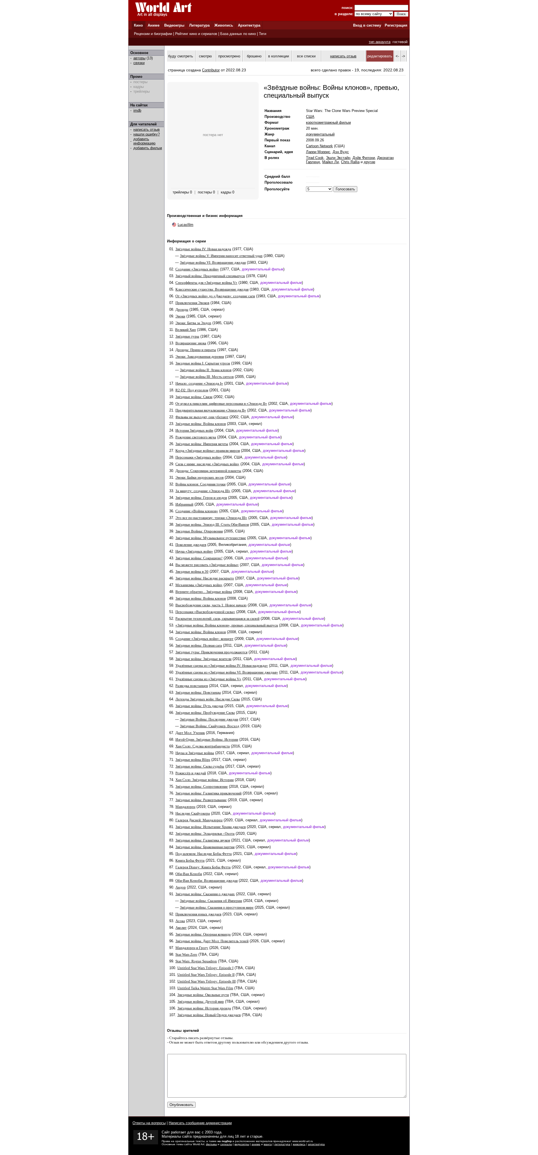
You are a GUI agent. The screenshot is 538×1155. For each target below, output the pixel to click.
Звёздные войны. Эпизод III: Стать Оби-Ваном (212, 524)
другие (369, 162)
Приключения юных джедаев (198, 914)
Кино (138, 25)
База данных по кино (238, 34)
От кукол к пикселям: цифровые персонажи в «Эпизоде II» (221, 403)
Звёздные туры (187, 336)
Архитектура (249, 25)
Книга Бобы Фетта (190, 860)
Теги (262, 34)
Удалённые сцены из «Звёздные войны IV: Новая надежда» (221, 665)
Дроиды (181, 309)
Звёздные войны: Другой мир (200, 1001)
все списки (306, 56)
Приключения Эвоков (192, 303)
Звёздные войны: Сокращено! (198, 558)
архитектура (316, 1144)
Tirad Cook (315, 158)
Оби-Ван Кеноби (188, 874)
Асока (180, 921)
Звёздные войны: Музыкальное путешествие (210, 538)
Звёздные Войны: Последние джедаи (209, 719)
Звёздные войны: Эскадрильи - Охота (205, 833)
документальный (320, 134)
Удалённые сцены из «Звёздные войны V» (208, 679)
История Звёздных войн (194, 430)
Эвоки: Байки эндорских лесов (199, 477)
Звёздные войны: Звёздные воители (203, 659)
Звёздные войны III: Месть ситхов (207, 377)
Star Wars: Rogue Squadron (196, 961)
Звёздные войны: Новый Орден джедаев (209, 1015)
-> (403, 56)
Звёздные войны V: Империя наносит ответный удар (221, 256)
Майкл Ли (330, 162)
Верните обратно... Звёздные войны (203, 592)
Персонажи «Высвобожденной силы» (205, 612)
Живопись (223, 25)
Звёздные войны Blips (192, 759)
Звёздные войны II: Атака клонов (205, 370)
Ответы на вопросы (149, 1123)
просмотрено (229, 56)
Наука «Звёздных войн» (194, 551)
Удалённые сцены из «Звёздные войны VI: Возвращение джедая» (226, 672)
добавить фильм (147, 148)
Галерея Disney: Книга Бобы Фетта (203, 867)
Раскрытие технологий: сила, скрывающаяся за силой (217, 618)
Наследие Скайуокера (192, 813)
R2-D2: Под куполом (191, 390)
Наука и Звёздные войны (194, 753)
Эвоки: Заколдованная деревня (199, 356)
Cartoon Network (319, 146)
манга (268, 1144)
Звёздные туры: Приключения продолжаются (211, 652)
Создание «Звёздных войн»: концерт (204, 639)
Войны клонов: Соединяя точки (200, 484)
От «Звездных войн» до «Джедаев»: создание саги (215, 296)
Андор (180, 887)
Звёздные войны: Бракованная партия (205, 847)
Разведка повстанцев (191, 686)
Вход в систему (367, 25)
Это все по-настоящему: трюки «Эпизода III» (211, 518)
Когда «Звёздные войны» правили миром (207, 450)
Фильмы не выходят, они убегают (201, 417)
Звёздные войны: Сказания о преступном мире (217, 907)
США (310, 116)
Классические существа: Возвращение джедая (212, 289)
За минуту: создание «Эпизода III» (202, 491)
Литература (199, 25)
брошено (254, 56)
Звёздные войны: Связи (193, 397)
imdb (137, 110)
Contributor (211, 70)
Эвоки (180, 316)
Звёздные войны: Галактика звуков (202, 840)
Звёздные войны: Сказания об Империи (211, 901)
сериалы (226, 1144)
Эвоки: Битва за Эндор (193, 323)
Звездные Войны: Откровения (199, 531)
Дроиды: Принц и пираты (195, 350)
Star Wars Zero (186, 954)
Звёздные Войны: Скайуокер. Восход (209, 726)
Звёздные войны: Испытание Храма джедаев (210, 827)
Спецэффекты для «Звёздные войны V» (206, 282)
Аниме (153, 25)
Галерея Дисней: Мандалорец (198, 820)
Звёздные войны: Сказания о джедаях (205, 894)
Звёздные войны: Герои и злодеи (201, 497)
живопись (299, 1144)
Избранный (184, 504)
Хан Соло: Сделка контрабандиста (202, 746)
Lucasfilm (185, 225)
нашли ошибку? (146, 134)
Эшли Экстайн (338, 158)
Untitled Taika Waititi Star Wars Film (205, 988)
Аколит (181, 927)
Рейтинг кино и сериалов (196, 34)
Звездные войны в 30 (191, 571)
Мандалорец (185, 807)
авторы (139, 58)
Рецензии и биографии (153, 34)
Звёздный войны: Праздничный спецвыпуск (210, 276)
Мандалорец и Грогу (191, 948)
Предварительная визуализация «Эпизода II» (210, 410)
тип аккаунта (379, 42)
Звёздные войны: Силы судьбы (199, 766)
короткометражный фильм (328, 122)
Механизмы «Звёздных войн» (198, 585)
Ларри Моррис (318, 152)
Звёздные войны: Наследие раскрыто (204, 578)
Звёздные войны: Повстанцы (198, 692)
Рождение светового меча (195, 437)
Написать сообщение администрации (200, 1123)
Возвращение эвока (190, 343)
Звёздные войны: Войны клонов (200, 424)
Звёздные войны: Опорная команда (203, 934)
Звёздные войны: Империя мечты (201, 444)
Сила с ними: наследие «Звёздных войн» (207, 464)
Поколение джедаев (190, 545)
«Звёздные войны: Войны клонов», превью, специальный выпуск (226, 625)
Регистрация (396, 25)
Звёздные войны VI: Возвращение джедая (213, 262)
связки (139, 63)
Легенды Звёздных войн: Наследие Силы (207, 699)
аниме (256, 1144)
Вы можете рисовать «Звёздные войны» (207, 565)
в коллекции (278, 56)
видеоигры (242, 1144)
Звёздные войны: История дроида (204, 1008)
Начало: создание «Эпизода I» (199, 383)
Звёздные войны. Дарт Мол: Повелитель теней (212, 941)
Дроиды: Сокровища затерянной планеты (208, 471)
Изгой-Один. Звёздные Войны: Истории (206, 739)
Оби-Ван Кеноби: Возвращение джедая (206, 880)
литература (282, 1144)
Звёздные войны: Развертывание (201, 800)
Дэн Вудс (341, 152)
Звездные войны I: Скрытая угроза (202, 363)
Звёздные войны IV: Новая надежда (203, 249)
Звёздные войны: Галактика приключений (208, 793)
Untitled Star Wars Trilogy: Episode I (205, 968)
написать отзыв (146, 129)
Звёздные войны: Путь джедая (199, 706)
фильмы (211, 1144)
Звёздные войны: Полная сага (198, 645)
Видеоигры (174, 25)
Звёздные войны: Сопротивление (201, 786)
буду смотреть (180, 56)
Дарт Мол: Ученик (190, 733)
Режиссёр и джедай (190, 773)
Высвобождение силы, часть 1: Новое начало (211, 605)
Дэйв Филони (364, 158)
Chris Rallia (350, 162)
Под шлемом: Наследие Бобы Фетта (203, 854)
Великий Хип (185, 330)
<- (397, 56)
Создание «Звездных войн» (197, 269)
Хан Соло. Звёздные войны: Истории (204, 780)
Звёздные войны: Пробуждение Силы (205, 712)
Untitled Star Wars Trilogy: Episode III (206, 981)
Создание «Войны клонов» (196, 511)
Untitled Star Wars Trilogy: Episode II (206, 974)
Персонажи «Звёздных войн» (198, 457)
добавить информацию (144, 141)
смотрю (205, 56)
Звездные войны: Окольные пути (203, 995)
